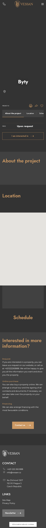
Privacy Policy (8, 503)
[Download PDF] (31, 106)
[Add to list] (42, 106)
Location (30, 113)
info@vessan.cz (14, 472)
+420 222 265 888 (15, 469)
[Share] (36, 106)
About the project (13, 113)
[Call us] (4, 4)
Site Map (6, 500)
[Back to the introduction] (24, 4)
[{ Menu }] (42, 4)
